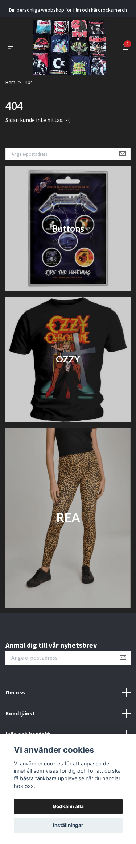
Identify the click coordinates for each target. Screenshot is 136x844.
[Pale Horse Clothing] (65, 74)
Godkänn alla (68, 806)
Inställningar (68, 825)
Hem (10, 136)
